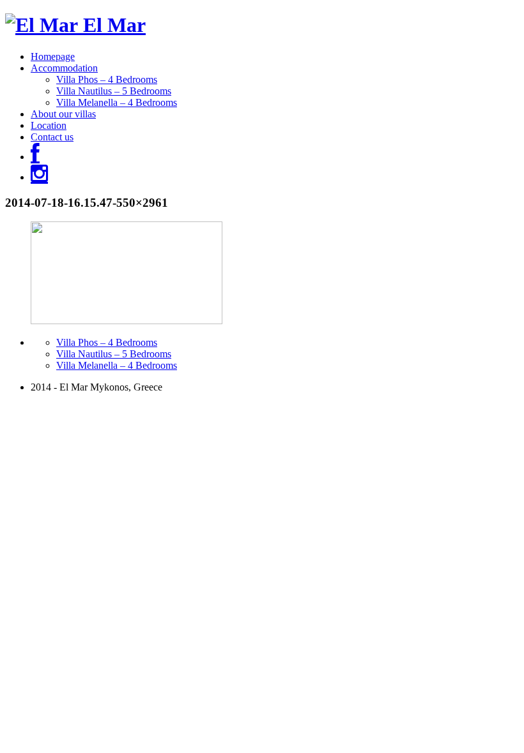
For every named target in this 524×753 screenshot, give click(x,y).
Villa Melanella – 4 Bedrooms (116, 102)
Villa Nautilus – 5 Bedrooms (113, 91)
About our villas (63, 113)
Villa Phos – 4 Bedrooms (106, 79)
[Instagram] (39, 177)
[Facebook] (35, 156)
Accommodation (64, 68)
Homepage (53, 56)
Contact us (52, 136)
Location (48, 125)
